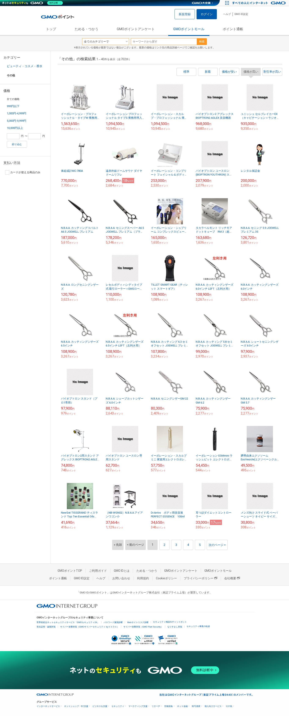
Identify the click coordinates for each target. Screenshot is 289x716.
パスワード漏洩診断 (113, 622)
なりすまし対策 (174, 627)
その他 (229, 706)
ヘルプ (227, 14)
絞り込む (17, 144)
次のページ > (217, 545)
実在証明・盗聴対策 (46, 627)
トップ (51, 29)
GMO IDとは (121, 570)
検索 (202, 41)
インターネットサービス (48, 706)
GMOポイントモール (188, 29)
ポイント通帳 (233, 29)
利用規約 (143, 578)
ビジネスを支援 (99, 706)
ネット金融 (182, 706)
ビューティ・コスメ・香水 (24, 66)
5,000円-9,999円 (16, 120)
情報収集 (168, 706)
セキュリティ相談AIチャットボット (170, 622)
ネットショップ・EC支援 (76, 706)
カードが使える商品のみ (25, 172)
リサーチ (156, 706)
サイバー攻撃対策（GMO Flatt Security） (143, 627)
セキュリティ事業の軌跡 (198, 626)
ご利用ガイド (98, 570)
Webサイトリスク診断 (138, 622)
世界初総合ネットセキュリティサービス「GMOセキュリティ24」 (68, 622)
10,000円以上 (15, 128)
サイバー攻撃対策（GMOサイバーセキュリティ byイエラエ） (89, 627)
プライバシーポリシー (198, 578)
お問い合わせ (121, 578)
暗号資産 (196, 706)
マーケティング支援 (137, 706)
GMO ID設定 (241, 14)
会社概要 (230, 578)
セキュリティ (117, 706)
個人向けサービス (213, 706)
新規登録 (185, 14)
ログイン (207, 14)
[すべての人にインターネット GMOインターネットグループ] (259, 3)
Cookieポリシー (166, 578)
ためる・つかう (86, 29)
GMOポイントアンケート (136, 29)
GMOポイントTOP (70, 570)
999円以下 (13, 106)
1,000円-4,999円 (16, 113)
